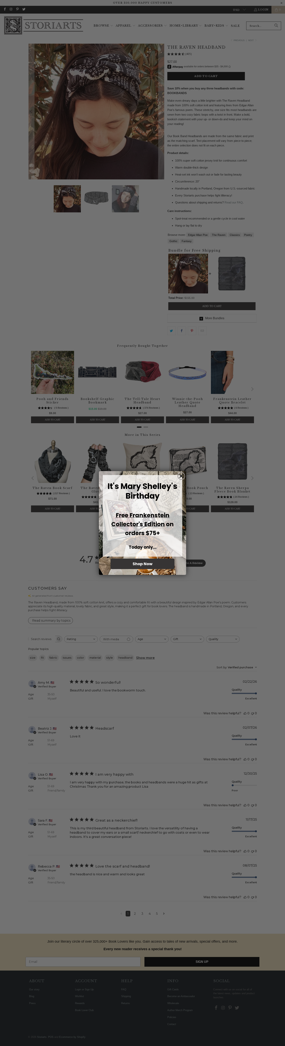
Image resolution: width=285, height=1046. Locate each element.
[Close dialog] (181, 476)
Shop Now (142, 564)
